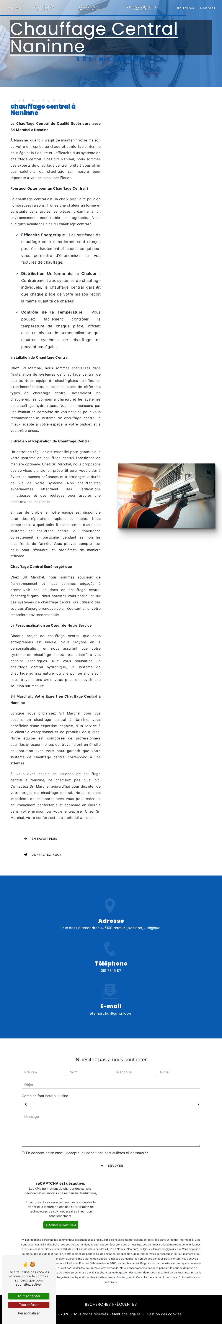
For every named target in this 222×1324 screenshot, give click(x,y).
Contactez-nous (47, 854)
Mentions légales (126, 1314)
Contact (208, 8)
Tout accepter (28, 1296)
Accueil (13, 8)
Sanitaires (184, 8)
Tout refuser (29, 1305)
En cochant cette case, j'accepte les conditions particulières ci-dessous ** (87, 1153)
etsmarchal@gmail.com (111, 1013)
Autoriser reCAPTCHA (61, 1225)
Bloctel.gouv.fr (125, 1277)
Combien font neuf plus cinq (45, 1096)
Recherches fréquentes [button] (111, 1304)
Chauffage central (44, 8)
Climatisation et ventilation (142, 8)
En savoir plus (44, 838)
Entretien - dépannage (89, 8)
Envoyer (115, 1165)
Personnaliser (29, 1313)
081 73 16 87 (111, 970)
